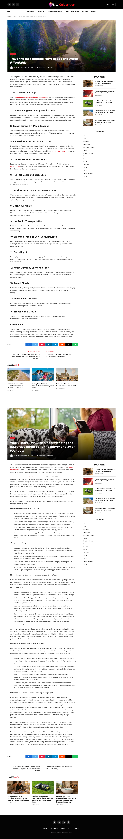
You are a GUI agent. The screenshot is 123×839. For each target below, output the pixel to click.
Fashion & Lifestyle (55, 11)
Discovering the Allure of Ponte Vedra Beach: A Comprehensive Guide (16, 386)
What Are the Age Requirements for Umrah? (66, 385)
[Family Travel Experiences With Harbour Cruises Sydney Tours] (43, 374)
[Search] (115, 12)
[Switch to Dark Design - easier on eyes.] (111, 11)
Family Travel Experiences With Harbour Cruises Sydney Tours (43, 386)
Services (86, 164)
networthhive (15, 166)
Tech (85, 170)
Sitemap (77, 828)
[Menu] (8, 12)
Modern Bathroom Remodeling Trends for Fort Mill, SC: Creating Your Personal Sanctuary (105, 121)
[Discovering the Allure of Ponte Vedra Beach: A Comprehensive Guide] (18, 374)
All (84, 136)
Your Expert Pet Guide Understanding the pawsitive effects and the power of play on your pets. (25, 356)
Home (9, 16)
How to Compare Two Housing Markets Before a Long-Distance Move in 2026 (105, 82)
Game (85, 150)
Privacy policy (66, 828)
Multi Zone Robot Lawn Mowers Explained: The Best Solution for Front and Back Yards (105, 102)
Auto (84, 138)
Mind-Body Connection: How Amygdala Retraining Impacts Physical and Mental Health (26, 769)
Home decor (87, 156)
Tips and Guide (88, 173)
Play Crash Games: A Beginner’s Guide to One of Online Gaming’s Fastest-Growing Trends (105, 92)
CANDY (18, 67)
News (85, 161)
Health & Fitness (72, 11)
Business (30, 11)
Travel (93, 11)
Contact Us (53, 828)
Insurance (86, 159)
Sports (85, 11)
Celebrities (41, 11)
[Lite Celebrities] (61, 4)
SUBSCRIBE (110, 4)
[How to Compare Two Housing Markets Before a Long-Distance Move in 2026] (88, 83)
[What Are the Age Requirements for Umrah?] (67, 374)
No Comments (41, 67)
